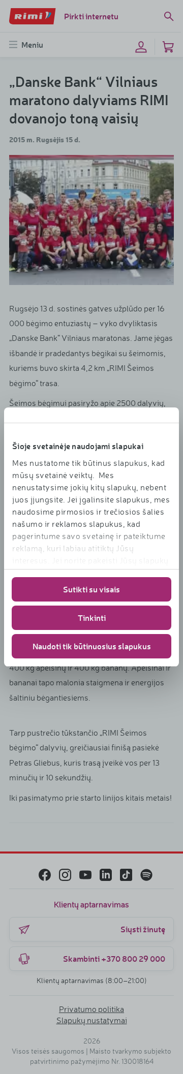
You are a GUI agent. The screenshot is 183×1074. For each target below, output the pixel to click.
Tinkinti (92, 617)
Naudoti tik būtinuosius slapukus (92, 646)
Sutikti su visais (91, 589)
